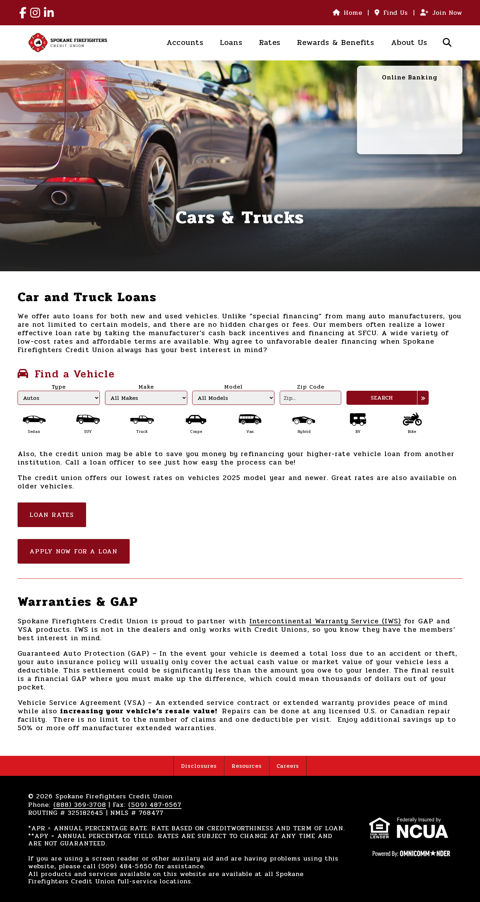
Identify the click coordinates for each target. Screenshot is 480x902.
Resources (247, 765)
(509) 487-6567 (154, 805)
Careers (288, 765)
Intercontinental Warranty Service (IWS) (325, 621)
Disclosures (199, 765)
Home (353, 12)
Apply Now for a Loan (74, 551)
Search (382, 397)
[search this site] (447, 42)
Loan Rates (52, 515)
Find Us (395, 12)
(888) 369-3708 (79, 805)
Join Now (447, 12)
